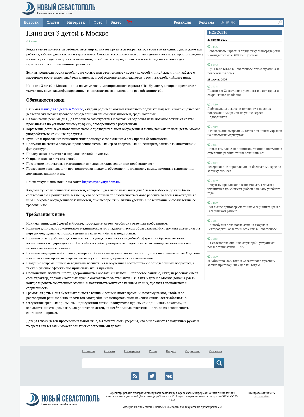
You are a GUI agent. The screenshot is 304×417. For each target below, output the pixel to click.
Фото (98, 22)
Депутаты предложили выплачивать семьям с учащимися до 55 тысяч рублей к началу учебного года (243, 189)
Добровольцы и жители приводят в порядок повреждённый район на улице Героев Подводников (239, 112)
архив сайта (261, 396)
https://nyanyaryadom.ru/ (101, 181)
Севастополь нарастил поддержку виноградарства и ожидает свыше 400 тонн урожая (244, 53)
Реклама (206, 22)
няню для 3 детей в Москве (62, 109)
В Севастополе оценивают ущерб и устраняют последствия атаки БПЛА (240, 245)
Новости (31, 22)
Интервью (76, 22)
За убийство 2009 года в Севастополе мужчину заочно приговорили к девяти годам (241, 263)
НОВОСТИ (218, 32)
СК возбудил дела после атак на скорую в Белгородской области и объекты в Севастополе (242, 227)
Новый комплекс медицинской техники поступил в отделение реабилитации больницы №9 (244, 151)
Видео (116, 22)
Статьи (53, 22)
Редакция (182, 22)
